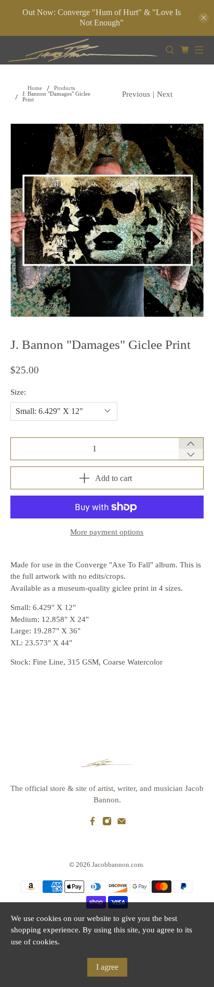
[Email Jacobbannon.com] (121, 823)
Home (35, 88)
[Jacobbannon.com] (82, 50)
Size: (18, 392)
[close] (203, 17)
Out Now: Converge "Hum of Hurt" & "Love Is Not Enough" (101, 17)
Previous (136, 94)
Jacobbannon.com (117, 864)
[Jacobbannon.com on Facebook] (92, 823)
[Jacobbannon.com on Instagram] (107, 823)
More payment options (106, 532)
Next (164, 94)
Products (64, 88)
